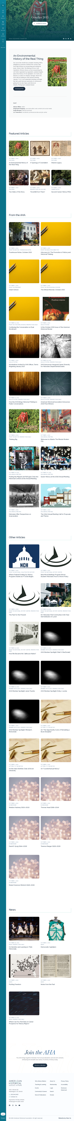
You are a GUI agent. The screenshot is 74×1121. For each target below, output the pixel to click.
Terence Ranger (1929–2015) (50, 846)
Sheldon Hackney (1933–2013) (19, 807)
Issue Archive (16, 38)
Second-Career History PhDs (61, 192)
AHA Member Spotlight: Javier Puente (22, 691)
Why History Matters (40, 1081)
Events (37, 1088)
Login (51, 1088)
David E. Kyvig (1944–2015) (18, 846)
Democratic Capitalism (48, 947)
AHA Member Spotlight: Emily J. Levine (54, 691)
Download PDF (19, 88)
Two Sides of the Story (17, 192)
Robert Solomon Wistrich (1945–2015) (22, 885)
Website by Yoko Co (65, 1118)
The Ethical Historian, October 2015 (53, 290)
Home (10, 38)
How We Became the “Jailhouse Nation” (22, 654)
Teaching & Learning (40, 1084)
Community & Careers (41, 1091)
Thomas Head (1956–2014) (50, 807)
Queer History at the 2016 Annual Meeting (55, 477)
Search (52, 1091)
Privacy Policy (65, 1081)
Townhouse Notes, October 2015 (20, 252)
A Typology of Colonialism (39, 163)
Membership (53, 1084)
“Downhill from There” (37, 192)
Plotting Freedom (15, 984)
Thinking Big (13, 439)
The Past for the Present (17, 615)
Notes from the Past (48, 984)
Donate (3, 1118)
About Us (52, 1081)
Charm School (13, 290)
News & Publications (40, 1095)
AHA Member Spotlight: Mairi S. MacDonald (55, 652)
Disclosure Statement (64, 1089)
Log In (3, 1114)
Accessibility (64, 1084)
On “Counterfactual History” (50, 769)
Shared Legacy (56, 163)
